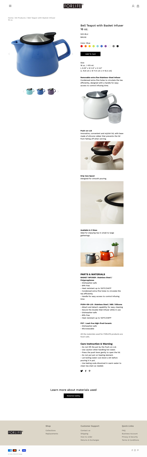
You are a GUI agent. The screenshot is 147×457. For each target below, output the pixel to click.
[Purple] (105, 46)
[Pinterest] (89, 370)
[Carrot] (85, 46)
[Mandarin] (89, 46)
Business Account (130, 434)
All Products (20, 18)
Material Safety (73, 396)
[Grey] (113, 46)
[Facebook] (85, 370)
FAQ (123, 430)
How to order (86, 437)
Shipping (84, 434)
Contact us (85, 430)
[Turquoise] (97, 46)
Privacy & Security (130, 437)
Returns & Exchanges (90, 440)
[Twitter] (81, 370)
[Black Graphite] (117, 46)
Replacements (52, 434)
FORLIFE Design (17, 454)
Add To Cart (90, 54)
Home (10, 18)
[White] (109, 46)
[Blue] (101, 46)
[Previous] (9, 54)
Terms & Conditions (130, 440)
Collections (51, 430)
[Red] (81, 46)
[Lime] (93, 46)
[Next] (72, 54)
